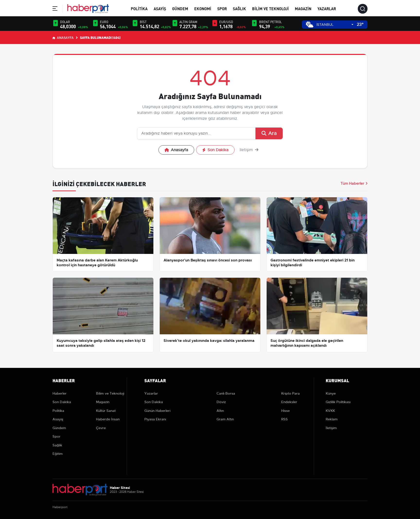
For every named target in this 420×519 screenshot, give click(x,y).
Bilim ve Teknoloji (270, 8)
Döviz (221, 402)
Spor (222, 8)
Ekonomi (202, 8)
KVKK (330, 410)
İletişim (247, 149)
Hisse (285, 410)
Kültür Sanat (106, 410)
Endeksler (289, 402)
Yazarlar (326, 8)
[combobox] (334, 24)
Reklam (332, 419)
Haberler (59, 393)
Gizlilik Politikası (338, 402)
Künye (331, 393)
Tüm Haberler (352, 183)
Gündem (180, 8)
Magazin (303, 8)
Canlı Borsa (226, 393)
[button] (54, 9)
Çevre (101, 428)
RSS (284, 419)
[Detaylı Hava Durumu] (309, 24)
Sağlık (239, 8)
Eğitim (57, 453)
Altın (220, 410)
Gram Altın (225, 419)
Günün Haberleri (157, 410)
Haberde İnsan (108, 419)
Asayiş (160, 8)
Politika (139, 8)
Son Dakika (218, 149)
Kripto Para (290, 393)
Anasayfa (65, 37)
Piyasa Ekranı (155, 419)
